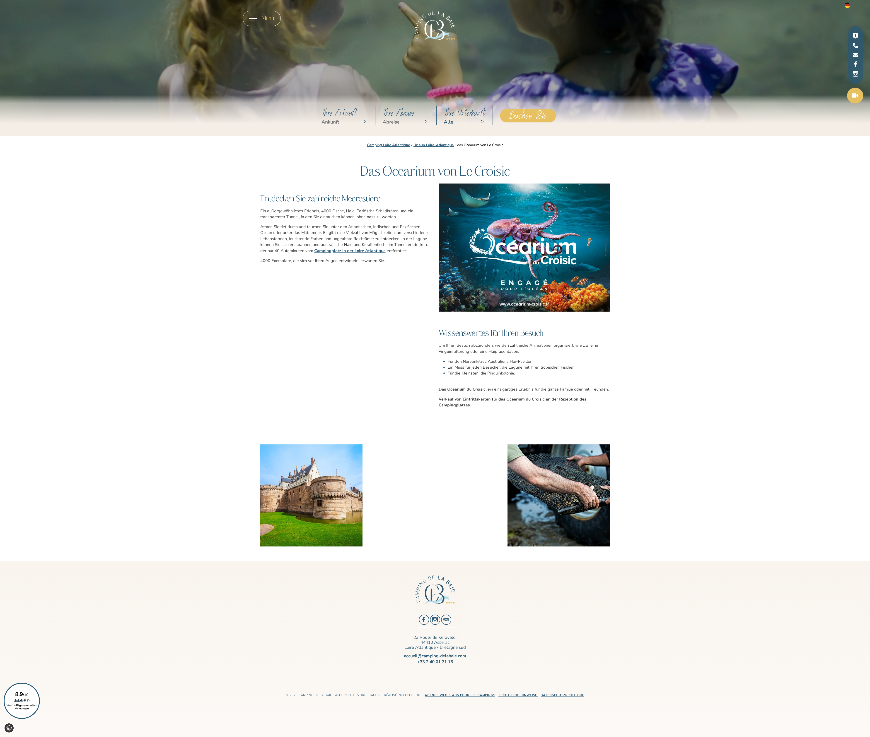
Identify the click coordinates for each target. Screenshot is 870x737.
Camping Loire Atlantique (388, 145)
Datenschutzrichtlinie (562, 695)
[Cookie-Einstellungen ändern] (9, 727)
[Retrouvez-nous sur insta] (855, 74)
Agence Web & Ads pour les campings (460, 695)
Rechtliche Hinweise (518, 695)
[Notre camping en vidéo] (855, 96)
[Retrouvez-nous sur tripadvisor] (446, 620)
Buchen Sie (528, 115)
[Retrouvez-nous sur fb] (855, 64)
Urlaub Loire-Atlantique (433, 145)
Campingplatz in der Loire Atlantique (350, 250)
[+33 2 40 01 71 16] (855, 46)
